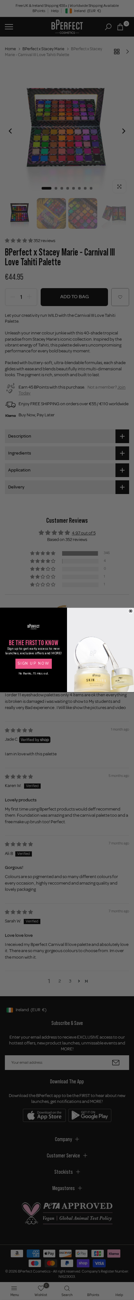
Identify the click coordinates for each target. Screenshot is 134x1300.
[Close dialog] (130, 611)
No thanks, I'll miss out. (33, 674)
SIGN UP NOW (33, 663)
